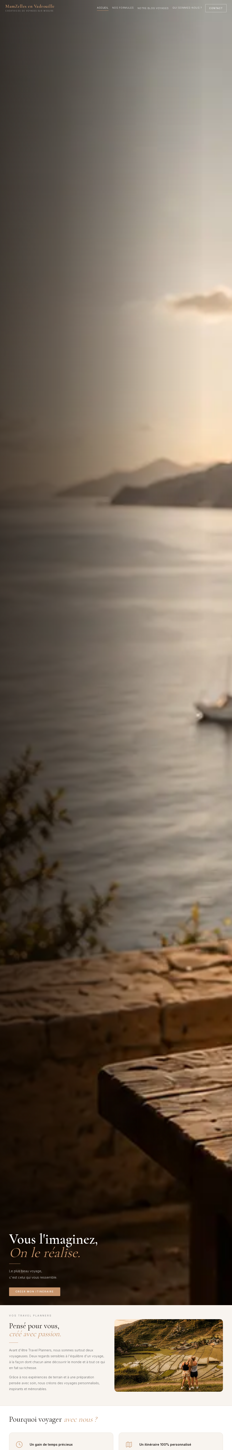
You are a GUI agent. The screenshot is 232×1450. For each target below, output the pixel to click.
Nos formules (123, 7)
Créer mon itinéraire (34, 1291)
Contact (216, 8)
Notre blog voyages (153, 8)
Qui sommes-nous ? (187, 7)
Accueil (103, 7)
